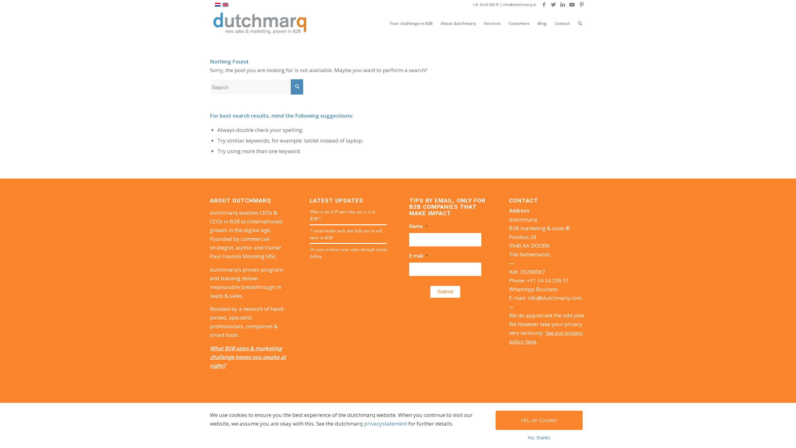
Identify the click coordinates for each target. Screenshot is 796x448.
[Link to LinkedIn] (562, 4)
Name (418, 226)
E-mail (418, 256)
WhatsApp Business (533, 289)
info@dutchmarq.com (555, 297)
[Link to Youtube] (571, 4)
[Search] (580, 23)
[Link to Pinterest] (581, 4)
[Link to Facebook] (543, 4)
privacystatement (385, 423)
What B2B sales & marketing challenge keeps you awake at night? (248, 357)
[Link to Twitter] (553, 4)
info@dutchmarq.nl (519, 4)
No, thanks (539, 437)
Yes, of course (539, 420)
